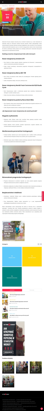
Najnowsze (12, 290)
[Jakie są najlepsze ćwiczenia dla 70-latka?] (13, 231)
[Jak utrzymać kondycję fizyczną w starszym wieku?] (13, 338)
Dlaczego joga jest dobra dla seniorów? (30, 406)
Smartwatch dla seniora (14, 306)
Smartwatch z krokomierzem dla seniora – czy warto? (12, 406)
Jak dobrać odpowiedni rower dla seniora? (23, 399)
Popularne (32, 290)
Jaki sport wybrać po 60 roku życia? (9, 401)
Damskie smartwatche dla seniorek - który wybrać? (26, 401)
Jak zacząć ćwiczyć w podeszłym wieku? (20, 369)
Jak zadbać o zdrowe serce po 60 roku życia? (19, 315)
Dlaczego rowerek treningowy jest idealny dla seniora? (12, 404)
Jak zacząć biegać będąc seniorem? (17, 294)
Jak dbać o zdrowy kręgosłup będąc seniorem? (11, 403)
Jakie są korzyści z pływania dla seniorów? (28, 403)
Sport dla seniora (13, 299)
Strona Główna (5, 5)
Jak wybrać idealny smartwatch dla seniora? (19, 308)
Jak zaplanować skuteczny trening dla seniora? (8, 383)
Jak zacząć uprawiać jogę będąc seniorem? (19, 301)
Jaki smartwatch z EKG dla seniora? (8, 399)
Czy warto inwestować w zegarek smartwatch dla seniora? (13, 408)
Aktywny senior (5, 22)
